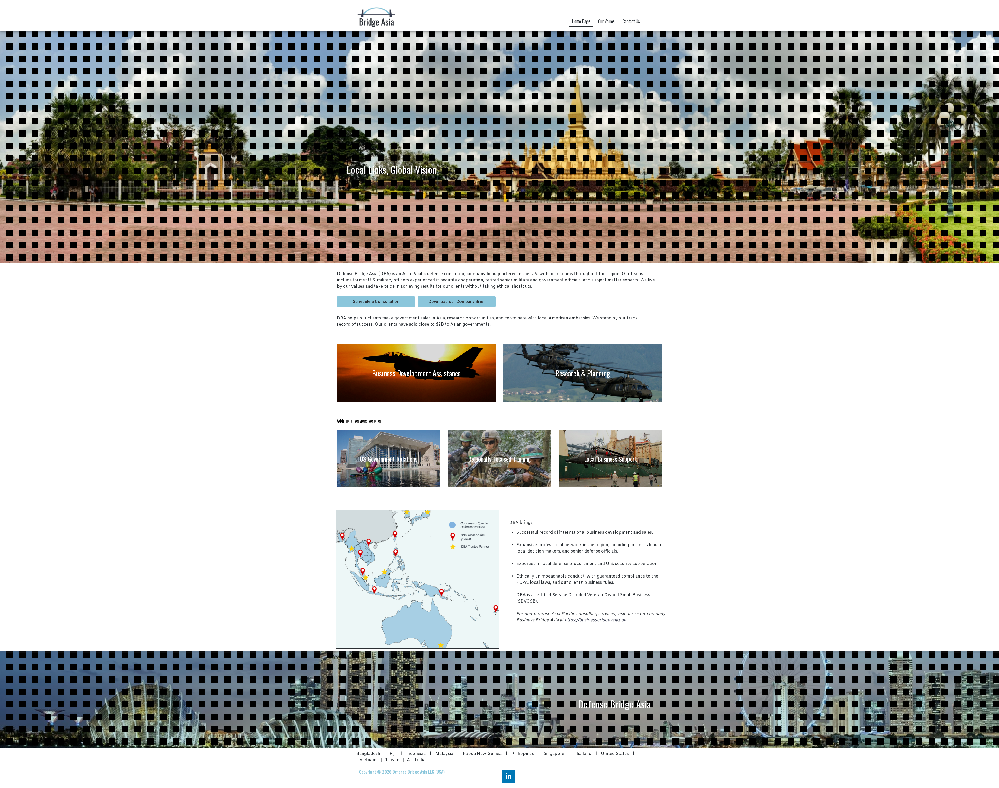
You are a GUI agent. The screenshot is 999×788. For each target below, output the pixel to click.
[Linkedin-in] (508, 776)
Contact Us (631, 21)
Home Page (581, 21)
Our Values (606, 21)
